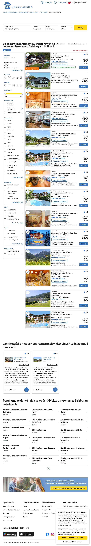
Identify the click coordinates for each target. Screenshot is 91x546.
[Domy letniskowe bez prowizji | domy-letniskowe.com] (18, 7)
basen (15, 120)
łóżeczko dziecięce (15, 155)
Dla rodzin (15, 216)
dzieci (15, 188)
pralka (15, 139)
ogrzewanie (15, 170)
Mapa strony (7, 520)
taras (15, 133)
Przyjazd (35, 26)
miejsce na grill (15, 162)
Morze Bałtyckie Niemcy (11, 510)
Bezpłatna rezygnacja (15, 112)
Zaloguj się (48, 2)
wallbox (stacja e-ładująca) (15, 166)
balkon (15, 152)
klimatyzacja (15, 149)
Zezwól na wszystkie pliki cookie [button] (72, 538)
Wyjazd (48, 26)
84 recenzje (62, 217)
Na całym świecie (9, 517)
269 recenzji (62, 118)
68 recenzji (62, 236)
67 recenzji (62, 319)
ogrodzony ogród (15, 173)
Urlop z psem (15, 209)
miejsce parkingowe (15, 158)
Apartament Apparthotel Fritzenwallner (60, 56)
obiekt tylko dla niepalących (15, 192)
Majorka (6, 513)
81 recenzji (62, 158)
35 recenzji (62, 177)
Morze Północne (8, 506)
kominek (15, 146)
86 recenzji (62, 99)
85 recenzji (62, 257)
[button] (72, 541)
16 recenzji (62, 299)
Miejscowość (9, 26)
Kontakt (45, 517)
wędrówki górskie (15, 240)
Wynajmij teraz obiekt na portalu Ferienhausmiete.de (68, 488)
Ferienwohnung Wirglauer (60, 76)
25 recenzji (62, 137)
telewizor (15, 130)
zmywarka (15, 136)
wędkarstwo (15, 230)
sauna (15, 142)
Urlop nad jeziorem (15, 219)
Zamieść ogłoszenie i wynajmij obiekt (75, 506)
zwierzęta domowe (15, 184)
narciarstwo (15, 233)
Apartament (15, 254)
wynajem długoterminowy (15, 197)
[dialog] (72, 526)
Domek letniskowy (15, 251)
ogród (15, 127)
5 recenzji (62, 61)
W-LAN (15, 123)
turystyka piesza (15, 237)
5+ (21, 77)
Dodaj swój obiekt (81, 2)
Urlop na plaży (15, 213)
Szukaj (80, 28)
